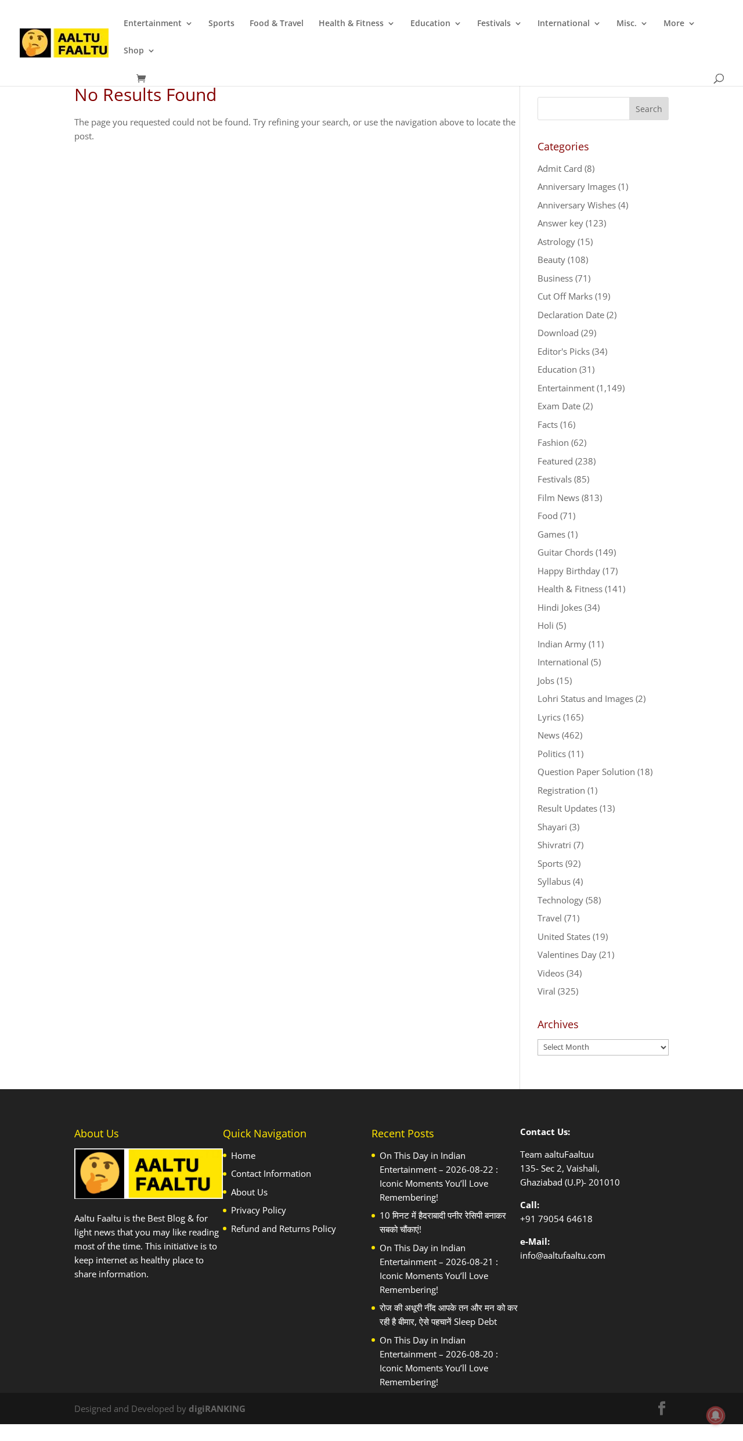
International (564, 23)
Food (548, 515)
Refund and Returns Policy (283, 1228)
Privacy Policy (258, 1210)
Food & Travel (277, 23)
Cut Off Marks (565, 296)
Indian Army (562, 644)
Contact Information (271, 1173)
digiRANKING (217, 1408)
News (549, 735)
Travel (550, 918)
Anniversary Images (577, 186)
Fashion (553, 442)
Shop (134, 51)
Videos (551, 973)
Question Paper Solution (586, 771)
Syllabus (554, 881)
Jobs (546, 680)
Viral (547, 991)
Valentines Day (567, 954)
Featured (555, 461)
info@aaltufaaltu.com (562, 1255)
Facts (548, 424)
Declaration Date (571, 314)
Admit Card (560, 168)
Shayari (552, 827)
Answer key (560, 223)
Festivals (494, 23)
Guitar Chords (565, 552)
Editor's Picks (564, 351)
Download (558, 332)
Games (551, 534)
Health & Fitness (351, 23)
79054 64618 (565, 1218)
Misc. (626, 23)
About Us (249, 1192)
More (673, 23)
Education (430, 23)
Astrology (556, 241)
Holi (546, 625)
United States (564, 936)
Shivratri (554, 845)
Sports (221, 23)
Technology (560, 900)
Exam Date (559, 406)
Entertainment (153, 23)
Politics (552, 753)
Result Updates (567, 808)
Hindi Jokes (560, 607)
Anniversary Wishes (577, 205)
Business (555, 278)
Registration (561, 790)
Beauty (551, 259)
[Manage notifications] (715, 1415)
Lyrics (549, 717)
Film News (558, 497)
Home (243, 1155)
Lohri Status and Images (585, 698)
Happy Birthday (569, 571)
